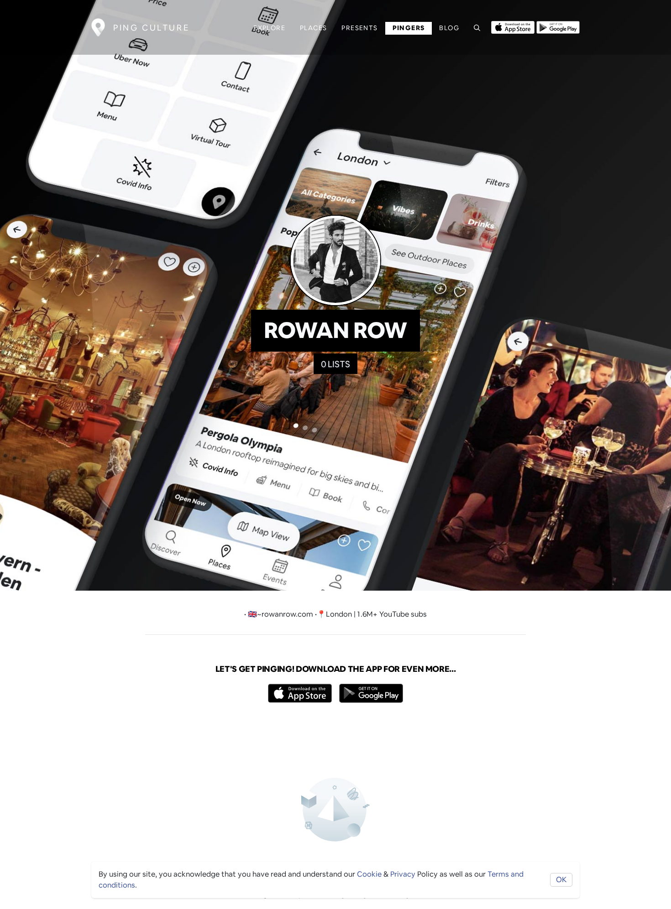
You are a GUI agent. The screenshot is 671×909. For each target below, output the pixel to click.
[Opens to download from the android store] (558, 26)
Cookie (369, 874)
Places (313, 28)
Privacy (402, 874)
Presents (359, 28)
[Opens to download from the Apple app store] (513, 26)
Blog (449, 28)
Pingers (409, 28)
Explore (269, 28)
